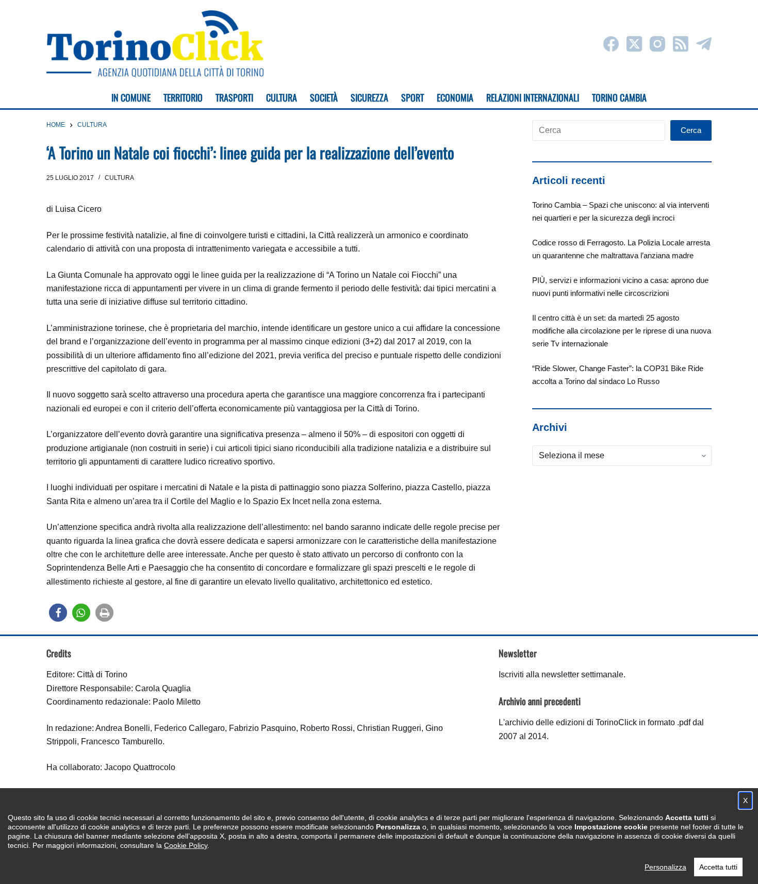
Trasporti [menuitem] (234, 97)
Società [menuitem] (324, 97)
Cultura (119, 177)
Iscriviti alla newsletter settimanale (561, 674)
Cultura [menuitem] (281, 97)
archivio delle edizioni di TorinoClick (571, 722)
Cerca (691, 130)
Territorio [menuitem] (183, 97)
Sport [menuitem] (412, 97)
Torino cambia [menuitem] (619, 97)
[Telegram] (704, 44)
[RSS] (680, 44)
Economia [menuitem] (455, 97)
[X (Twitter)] (634, 44)
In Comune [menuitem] (131, 97)
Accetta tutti (718, 867)
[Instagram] (657, 44)
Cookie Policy (185, 845)
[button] (58, 613)
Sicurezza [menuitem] (369, 97)
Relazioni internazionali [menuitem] (532, 97)
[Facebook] (611, 44)
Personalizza (665, 867)
